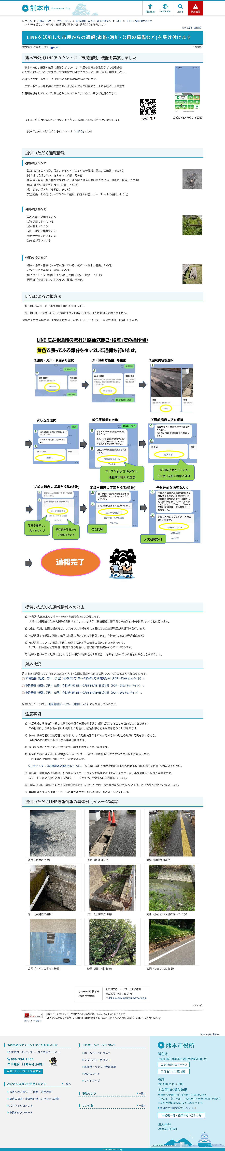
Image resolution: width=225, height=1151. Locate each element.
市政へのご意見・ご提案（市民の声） (31, 1092)
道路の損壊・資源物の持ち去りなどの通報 (34, 1098)
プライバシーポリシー (97, 1060)
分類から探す (44, 21)
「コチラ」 (78, 131)
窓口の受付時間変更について (177, 1107)
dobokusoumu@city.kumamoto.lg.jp (127, 998)
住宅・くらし (64, 21)
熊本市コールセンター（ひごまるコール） (34, 1052)
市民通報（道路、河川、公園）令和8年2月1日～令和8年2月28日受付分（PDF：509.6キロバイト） (84, 678)
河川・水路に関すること (139, 21)
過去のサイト (92, 1073)
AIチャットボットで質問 (24, 1071)
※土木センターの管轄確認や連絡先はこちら (54, 766)
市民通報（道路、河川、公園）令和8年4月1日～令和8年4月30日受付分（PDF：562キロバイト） (83, 692)
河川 (118, 21)
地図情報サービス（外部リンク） (68, 704)
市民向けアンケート (21, 1112)
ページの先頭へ (211, 1034)
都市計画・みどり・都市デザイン (93, 21)
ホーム (28, 21)
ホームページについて (97, 1053)
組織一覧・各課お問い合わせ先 (183, 1115)
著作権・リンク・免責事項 (100, 1066)
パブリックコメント (21, 1105)
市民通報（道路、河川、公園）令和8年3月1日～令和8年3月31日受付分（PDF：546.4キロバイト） (84, 685)
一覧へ (67, 1083)
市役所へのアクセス (175, 1065)
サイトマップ (92, 1080)
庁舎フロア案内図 (174, 1071)
